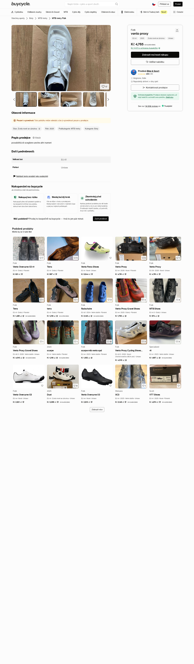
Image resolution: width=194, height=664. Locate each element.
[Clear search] (116, 4)
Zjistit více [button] (169, 97)
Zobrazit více (97, 409)
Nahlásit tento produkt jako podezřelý (32, 176)
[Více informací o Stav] (39, 128)
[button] (18, 274)
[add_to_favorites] (110, 258)
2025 (142, 38)
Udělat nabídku (156, 62)
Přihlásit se (164, 4)
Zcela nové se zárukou (156, 38)
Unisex (170, 38)
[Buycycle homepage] (20, 4)
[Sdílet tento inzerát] (177, 30)
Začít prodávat (101, 219)
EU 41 (135, 38)
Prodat (178, 4)
